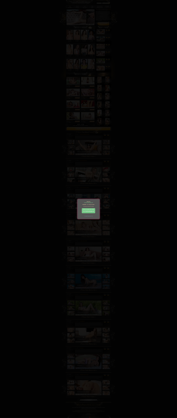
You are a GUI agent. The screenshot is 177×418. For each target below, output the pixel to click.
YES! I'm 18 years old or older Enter (88, 210)
